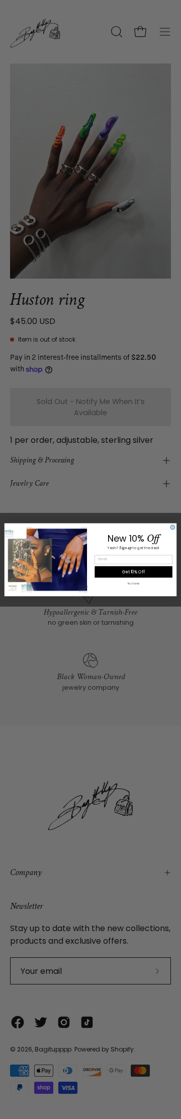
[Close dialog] (172, 527)
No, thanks (133, 583)
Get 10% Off (133, 571)
